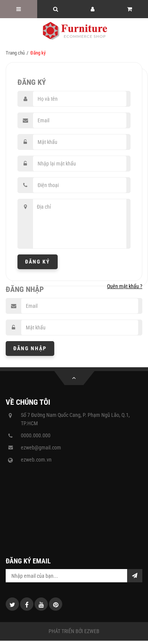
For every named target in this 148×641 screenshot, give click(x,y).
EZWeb (91, 631)
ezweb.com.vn (36, 460)
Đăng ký (37, 262)
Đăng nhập (30, 348)
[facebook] (26, 604)
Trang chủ (15, 53)
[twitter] (12, 604)
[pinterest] (55, 604)
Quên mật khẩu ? (124, 286)
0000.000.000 (35, 435)
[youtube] (41, 604)
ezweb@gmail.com (41, 447)
